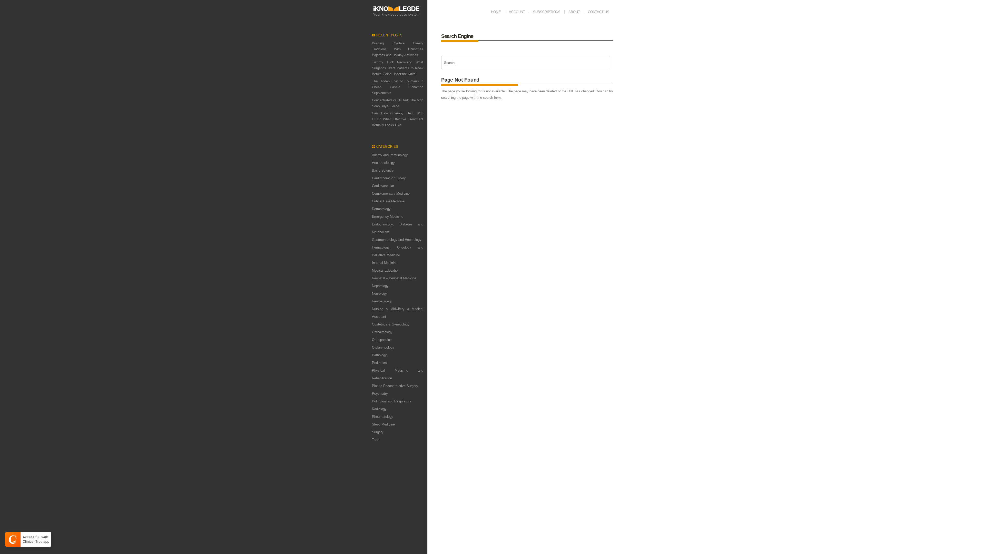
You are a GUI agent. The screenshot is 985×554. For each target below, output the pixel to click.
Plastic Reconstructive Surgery (395, 386)
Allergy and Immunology (390, 155)
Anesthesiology (383, 163)
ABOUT (574, 12)
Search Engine (457, 36)
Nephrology (380, 286)
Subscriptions (546, 12)
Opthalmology (382, 332)
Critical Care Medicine (388, 201)
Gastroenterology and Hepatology (396, 240)
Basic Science (382, 170)
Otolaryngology (383, 347)
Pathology (379, 355)
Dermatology (381, 209)
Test (375, 440)
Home (496, 12)
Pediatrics (379, 363)
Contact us (598, 12)
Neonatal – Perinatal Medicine (394, 278)
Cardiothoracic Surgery (389, 178)
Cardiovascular (383, 186)
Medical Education (385, 270)
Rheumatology (382, 417)
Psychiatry (380, 393)
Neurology (379, 293)
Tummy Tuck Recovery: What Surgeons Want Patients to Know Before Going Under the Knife (397, 68)
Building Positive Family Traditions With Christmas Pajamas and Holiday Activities (397, 49)
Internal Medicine (384, 263)
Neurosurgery (382, 301)
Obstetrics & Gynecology (390, 324)
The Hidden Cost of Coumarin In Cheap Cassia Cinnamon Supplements (397, 87)
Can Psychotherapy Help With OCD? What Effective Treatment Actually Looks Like (397, 119)
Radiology (379, 409)
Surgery (377, 432)
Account (517, 12)
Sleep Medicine (383, 424)
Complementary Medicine (391, 193)
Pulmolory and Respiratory (391, 401)
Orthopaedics (382, 340)
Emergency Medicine (387, 217)
